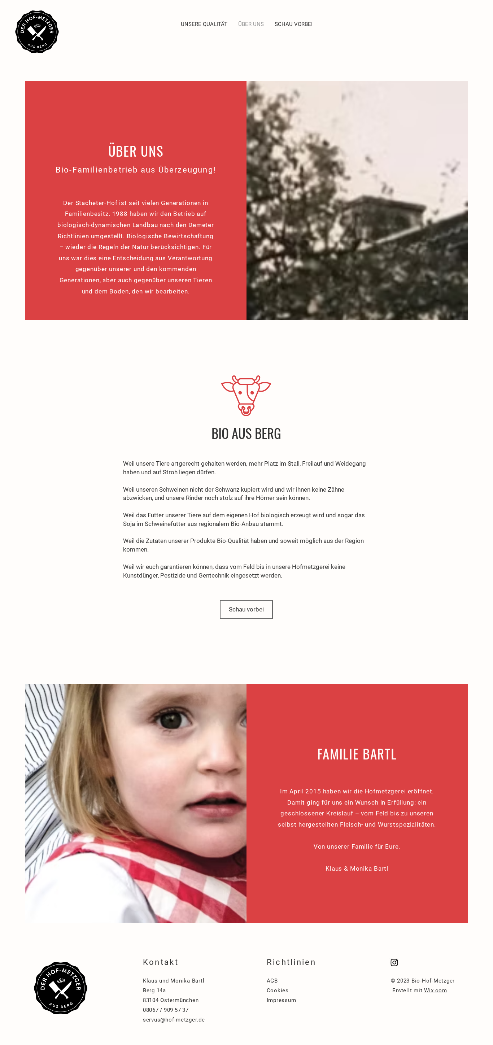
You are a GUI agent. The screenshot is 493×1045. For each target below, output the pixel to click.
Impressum (281, 1000)
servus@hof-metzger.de (174, 1019)
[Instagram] (394, 962)
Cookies (278, 990)
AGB (272, 980)
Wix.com (435, 990)
